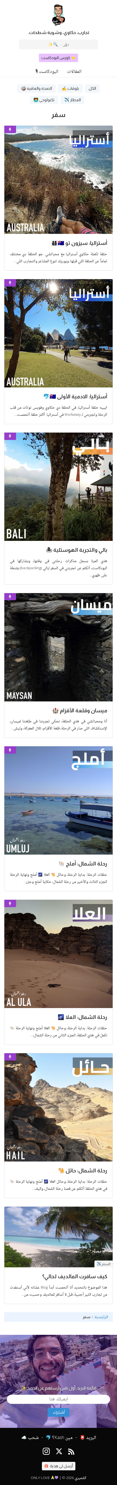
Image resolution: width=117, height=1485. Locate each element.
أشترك (58, 1412)
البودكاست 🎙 (46, 72)
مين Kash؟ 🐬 (59, 1438)
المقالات (74, 72)
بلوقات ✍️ (70, 88)
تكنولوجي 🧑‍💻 (43, 100)
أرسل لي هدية (61, 1466)
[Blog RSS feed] (71, 1452)
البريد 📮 (88, 1438)
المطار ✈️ (72, 100)
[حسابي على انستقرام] (46, 1452)
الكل (92, 88)
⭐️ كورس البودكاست (58, 58)
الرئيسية (101, 1317)
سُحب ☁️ (30, 1438)
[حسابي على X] (59, 1452)
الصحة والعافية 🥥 (36, 88)
